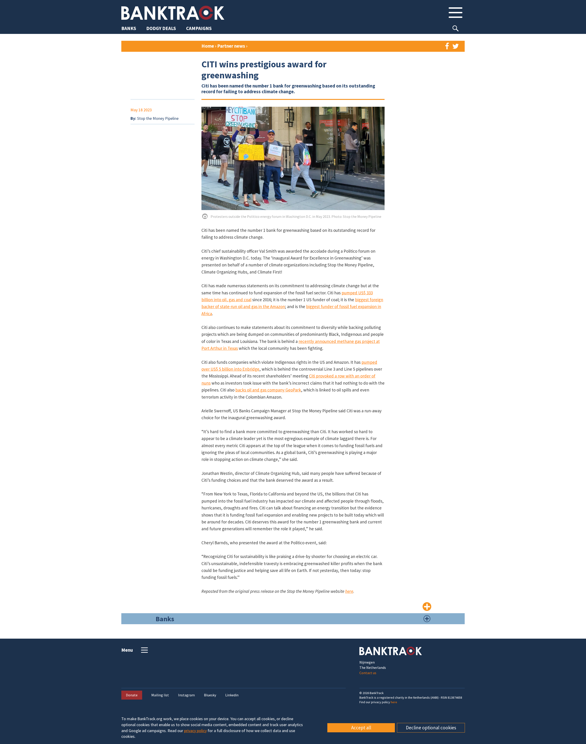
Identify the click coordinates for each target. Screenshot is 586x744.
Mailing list (160, 695)
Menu (127, 650)
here (349, 591)
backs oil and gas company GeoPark (268, 390)
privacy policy (195, 730)
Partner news (231, 46)
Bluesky (210, 695)
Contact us (367, 672)
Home (207, 46)
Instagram (186, 695)
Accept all (361, 728)
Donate (132, 695)
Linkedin (232, 695)
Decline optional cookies (431, 728)
